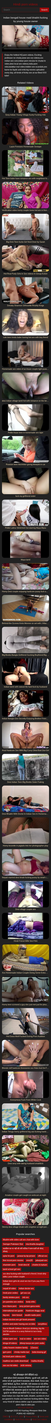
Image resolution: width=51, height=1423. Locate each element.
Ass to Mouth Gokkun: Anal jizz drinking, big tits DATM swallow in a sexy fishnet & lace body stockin (23, 1331)
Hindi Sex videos (39, 1419)
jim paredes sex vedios (13, 1302)
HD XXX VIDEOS (25, 1408)
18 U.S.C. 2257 (17, 1416)
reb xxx (25, 1297)
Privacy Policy (31, 1416)
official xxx (42, 1256)
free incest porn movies (13, 1260)
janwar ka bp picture (26, 1256)
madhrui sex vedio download (15, 1361)
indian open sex (10, 1339)
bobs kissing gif (39, 1352)
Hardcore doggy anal (35, 1311)
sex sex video (40, 1339)
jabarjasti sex (41, 1260)
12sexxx (34, 1348)
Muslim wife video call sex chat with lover (21, 1240)
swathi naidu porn (32, 1315)
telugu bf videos (10, 1343)
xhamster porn (9, 1265)
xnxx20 (29, 1260)
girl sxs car (25, 1293)
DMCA (6, 1416)
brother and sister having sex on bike (19, 1324)
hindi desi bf (23, 1265)
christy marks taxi (21, 1352)
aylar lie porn (8, 1256)
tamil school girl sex (11, 1269)
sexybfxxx (42, 1324)
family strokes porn (11, 1297)
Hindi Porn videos (22, 1419)
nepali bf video (9, 1288)
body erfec (30, 1302)
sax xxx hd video (10, 1365)
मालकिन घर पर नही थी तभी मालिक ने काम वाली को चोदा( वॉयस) (23, 1250)
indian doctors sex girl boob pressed (19, 1319)
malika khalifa (37, 1361)
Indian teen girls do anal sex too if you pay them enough (24, 1282)
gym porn (7, 1352)
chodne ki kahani (39, 1265)
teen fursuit (17, 1315)
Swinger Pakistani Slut (13, 1244)
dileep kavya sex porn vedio (32, 1343)
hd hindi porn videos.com (14, 1356)
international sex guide (13, 1311)
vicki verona (26, 1365)
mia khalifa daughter (35, 1244)
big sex (6, 1315)
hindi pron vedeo (10, 1293)
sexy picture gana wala (29, 1306)
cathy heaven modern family (15, 1348)
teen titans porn (9, 1306)
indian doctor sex (26, 1288)
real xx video (25, 1339)
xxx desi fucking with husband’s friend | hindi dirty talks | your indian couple (24, 1275)
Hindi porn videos (25, 4)
